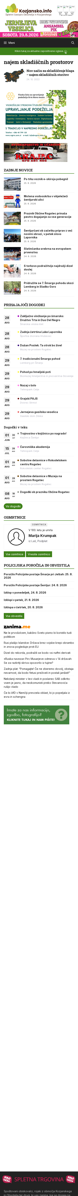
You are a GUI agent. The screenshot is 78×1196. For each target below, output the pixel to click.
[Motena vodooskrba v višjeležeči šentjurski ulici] (12, 201)
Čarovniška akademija (35, 446)
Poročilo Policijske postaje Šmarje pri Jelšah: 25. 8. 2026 (38, 576)
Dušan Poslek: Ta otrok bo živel (41, 345)
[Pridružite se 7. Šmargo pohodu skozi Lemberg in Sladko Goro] (12, 288)
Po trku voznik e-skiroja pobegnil (46, 179)
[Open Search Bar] (73, 43)
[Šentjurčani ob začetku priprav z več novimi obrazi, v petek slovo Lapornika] (12, 235)
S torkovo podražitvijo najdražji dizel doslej (48, 267)
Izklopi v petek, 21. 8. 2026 (21, 599)
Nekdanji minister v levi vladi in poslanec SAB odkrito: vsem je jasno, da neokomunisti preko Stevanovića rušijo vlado (37, 682)
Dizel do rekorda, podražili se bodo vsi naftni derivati (37, 652)
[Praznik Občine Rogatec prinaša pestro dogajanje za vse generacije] (12, 218)
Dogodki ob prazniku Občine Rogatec (45, 492)
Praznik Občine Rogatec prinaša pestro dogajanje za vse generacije (47, 215)
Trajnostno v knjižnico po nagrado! (43, 433)
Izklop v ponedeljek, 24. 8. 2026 (25, 592)
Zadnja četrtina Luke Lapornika (41, 331)
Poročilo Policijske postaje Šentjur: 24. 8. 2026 (35, 585)
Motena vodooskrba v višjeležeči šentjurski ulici (46, 198)
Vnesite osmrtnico (39, 554)
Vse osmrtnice (14, 554)
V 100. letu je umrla (41, 530)
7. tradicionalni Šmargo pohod (40, 358)
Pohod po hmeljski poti (35, 372)
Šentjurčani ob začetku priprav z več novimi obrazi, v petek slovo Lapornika (48, 234)
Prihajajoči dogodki (24, 304)
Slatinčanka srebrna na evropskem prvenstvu (47, 250)
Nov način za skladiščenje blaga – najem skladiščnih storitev (50, 73)
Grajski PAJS (29, 398)
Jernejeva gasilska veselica (39, 412)
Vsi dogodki (13, 506)
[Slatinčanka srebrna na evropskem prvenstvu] (12, 253)
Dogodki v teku (15, 427)
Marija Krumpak (42, 535)
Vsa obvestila (14, 616)
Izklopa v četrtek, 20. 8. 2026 (23, 607)
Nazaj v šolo (28, 385)
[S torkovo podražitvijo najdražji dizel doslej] (12, 270)
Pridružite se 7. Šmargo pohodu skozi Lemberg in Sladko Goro (49, 284)
